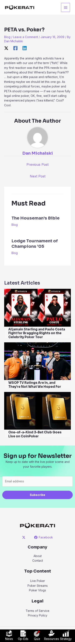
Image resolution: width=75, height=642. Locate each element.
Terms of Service (37, 610)
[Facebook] (15, 48)
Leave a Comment (25, 37)
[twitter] (24, 537)
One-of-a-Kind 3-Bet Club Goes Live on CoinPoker (34, 434)
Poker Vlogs (37, 590)
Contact (37, 560)
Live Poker (37, 581)
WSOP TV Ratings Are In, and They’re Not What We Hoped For (34, 385)
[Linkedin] (24, 48)
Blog (7, 37)
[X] (6, 48)
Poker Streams (38, 585)
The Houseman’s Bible (35, 218)
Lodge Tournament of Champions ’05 (34, 243)
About (38, 556)
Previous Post (37, 164)
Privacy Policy (37, 615)
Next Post (37, 176)
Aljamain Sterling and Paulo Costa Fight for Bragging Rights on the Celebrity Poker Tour (36, 333)
